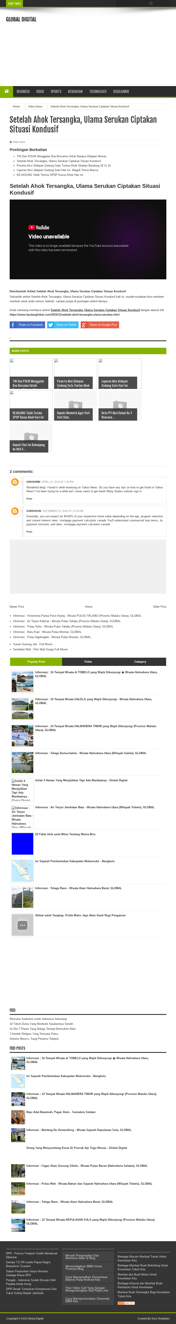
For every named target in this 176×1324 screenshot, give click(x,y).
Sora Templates (160, 1318)
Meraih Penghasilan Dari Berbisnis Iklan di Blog (82, 1257)
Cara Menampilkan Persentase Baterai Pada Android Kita (86, 1278)
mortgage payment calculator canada (83, 520)
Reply (29, 498)
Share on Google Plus (103, 324)
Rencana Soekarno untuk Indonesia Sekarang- (38, 1019)
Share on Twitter (66, 324)
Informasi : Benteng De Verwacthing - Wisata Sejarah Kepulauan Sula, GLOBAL (79, 1130)
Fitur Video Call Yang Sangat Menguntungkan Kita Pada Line (86, 1289)
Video (40, 91)
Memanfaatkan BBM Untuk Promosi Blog (83, 1267)
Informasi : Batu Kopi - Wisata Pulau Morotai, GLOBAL (47, 632)
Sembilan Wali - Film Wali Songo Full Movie (40, 649)
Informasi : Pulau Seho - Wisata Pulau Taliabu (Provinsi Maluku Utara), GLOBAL (63, 626)
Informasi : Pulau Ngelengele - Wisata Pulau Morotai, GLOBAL (52, 637)
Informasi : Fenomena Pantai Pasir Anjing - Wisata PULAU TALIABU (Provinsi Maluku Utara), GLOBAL (77, 615)
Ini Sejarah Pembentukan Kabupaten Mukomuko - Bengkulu (66, 1076)
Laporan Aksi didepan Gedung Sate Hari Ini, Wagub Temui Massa (57, 170)
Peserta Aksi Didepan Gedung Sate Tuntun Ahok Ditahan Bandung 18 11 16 (64, 165)
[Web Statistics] (126, 1303)
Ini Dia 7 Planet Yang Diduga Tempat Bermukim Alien (43, 1028)
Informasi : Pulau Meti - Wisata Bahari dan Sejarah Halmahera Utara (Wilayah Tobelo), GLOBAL (89, 1183)
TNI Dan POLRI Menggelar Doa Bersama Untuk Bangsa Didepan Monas (61, 156)
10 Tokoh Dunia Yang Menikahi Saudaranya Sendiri (41, 1023)
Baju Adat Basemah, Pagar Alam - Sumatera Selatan (61, 1112)
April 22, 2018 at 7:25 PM (58, 481)
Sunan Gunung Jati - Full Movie (32, 644)
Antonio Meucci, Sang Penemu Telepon (34, 1038)
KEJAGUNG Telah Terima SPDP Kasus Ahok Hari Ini (50, 174)
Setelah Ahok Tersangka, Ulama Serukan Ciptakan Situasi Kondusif (59, 161)
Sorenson (33, 511)
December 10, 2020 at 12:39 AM (62, 511)
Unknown (33, 481)
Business (23, 91)
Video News (19, 142)
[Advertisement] (121, 46)
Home (88, 606)
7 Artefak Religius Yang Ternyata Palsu (34, 1033)
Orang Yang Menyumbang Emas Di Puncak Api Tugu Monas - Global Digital (76, 1147)
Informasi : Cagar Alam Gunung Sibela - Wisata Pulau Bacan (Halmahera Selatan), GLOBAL (87, 1165)
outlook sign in (133, 491)
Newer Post (17, 606)
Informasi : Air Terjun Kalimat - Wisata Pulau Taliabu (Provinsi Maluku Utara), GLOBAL (67, 621)
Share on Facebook (31, 324)
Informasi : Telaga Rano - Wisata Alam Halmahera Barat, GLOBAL (69, 1201)
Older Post (159, 606)
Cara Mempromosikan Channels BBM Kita (87, 1300)
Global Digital (21, 19)
